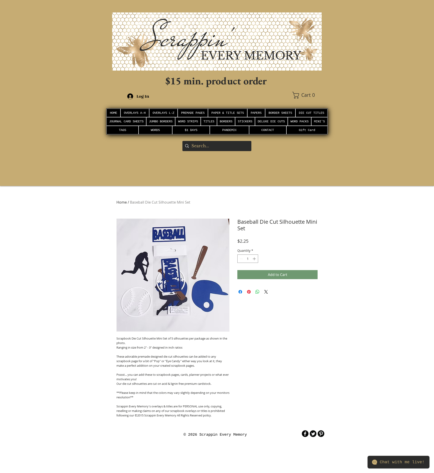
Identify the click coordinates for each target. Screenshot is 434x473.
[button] (307, 95)
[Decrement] (241, 259)
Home (121, 202)
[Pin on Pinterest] (249, 292)
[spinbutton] (248, 259)
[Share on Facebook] (240, 292)
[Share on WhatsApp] (257, 292)
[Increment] (254, 259)
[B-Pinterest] (321, 433)
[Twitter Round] (313, 433)
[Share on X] (266, 292)
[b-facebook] (305, 433)
